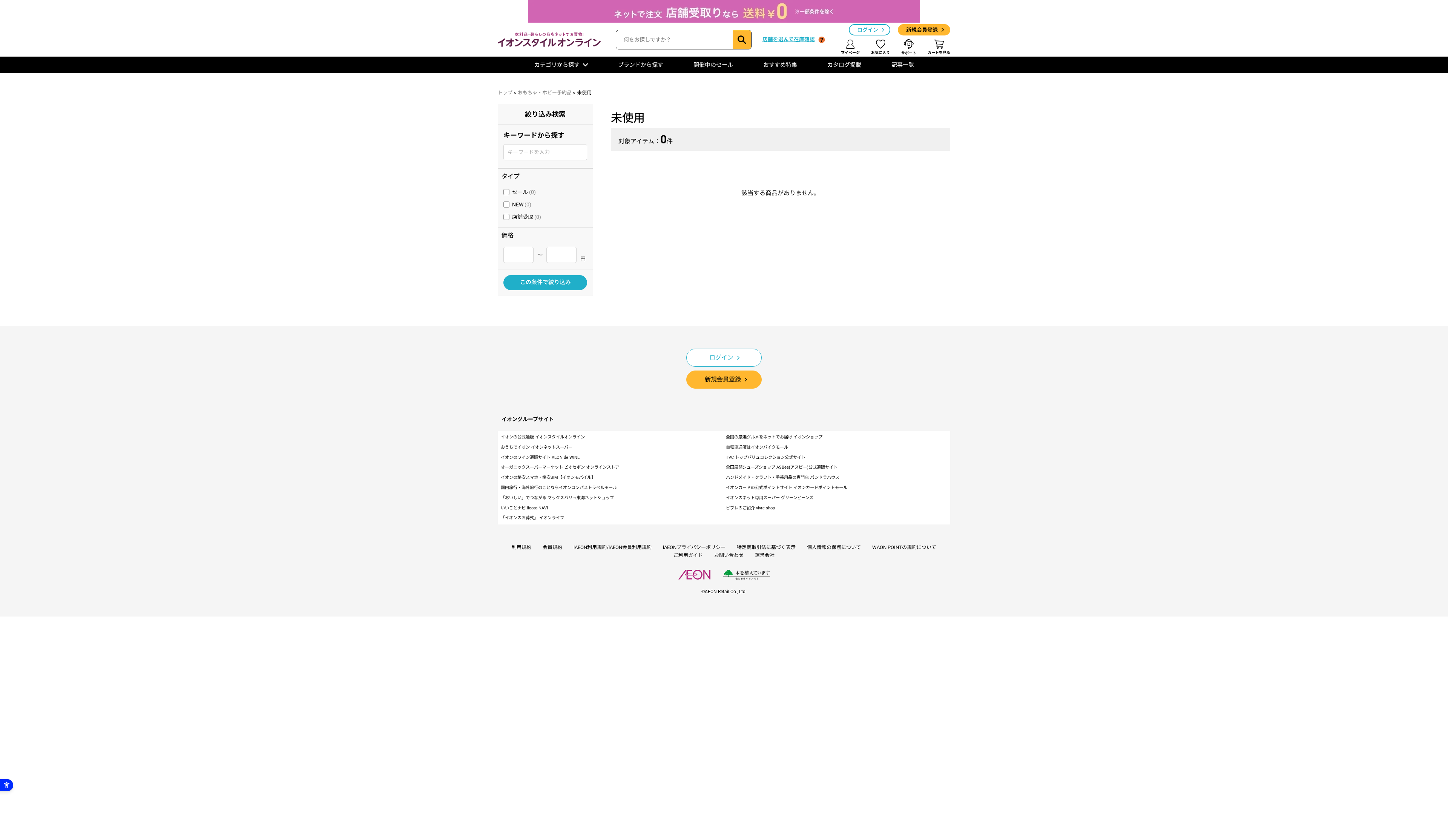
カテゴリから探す (557, 65)
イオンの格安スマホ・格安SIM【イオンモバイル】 (548, 477)
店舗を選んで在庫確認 (788, 39)
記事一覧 (902, 65)
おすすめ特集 (780, 65)
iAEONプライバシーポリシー (694, 547)
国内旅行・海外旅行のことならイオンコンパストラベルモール (559, 487)
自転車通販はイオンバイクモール (757, 447)
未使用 (584, 92)
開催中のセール (713, 65)
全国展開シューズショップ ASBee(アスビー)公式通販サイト (782, 467)
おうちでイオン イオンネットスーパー (536, 447)
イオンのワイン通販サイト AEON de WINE (540, 457)
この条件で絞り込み (545, 282)
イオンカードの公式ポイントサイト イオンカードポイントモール (786, 487)
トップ (505, 92)
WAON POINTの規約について (904, 547)
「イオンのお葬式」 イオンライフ (532, 517)
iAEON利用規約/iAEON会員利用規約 (613, 547)
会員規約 (552, 547)
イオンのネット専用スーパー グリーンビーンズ (769, 497)
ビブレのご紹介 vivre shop (750, 508)
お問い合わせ (729, 555)
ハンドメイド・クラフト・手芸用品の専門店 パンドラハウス (782, 477)
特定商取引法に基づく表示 (766, 547)
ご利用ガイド (688, 555)
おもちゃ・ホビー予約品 (545, 92)
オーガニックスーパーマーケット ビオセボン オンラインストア (560, 467)
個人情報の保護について (834, 547)
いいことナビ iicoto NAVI (524, 508)
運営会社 (765, 555)
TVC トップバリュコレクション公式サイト (765, 457)
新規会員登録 (922, 30)
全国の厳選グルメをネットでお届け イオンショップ (774, 437)
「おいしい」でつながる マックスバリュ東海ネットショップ (557, 497)
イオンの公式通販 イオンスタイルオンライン (543, 437)
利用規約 (521, 547)
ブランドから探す (640, 65)
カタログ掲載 (844, 65)
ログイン (867, 30)
